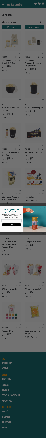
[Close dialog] (45, 207)
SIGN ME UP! (11, 224)
